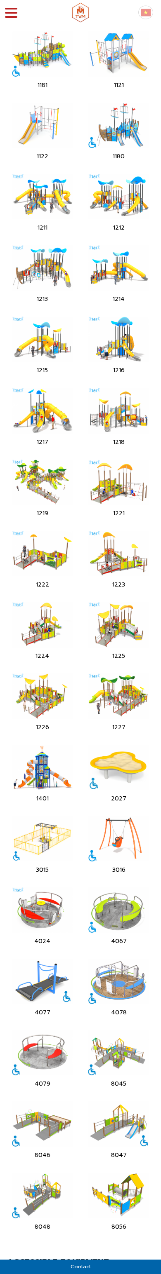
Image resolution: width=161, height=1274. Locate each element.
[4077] (42, 981)
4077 (42, 1012)
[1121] (118, 53)
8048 (42, 1226)
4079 (42, 1083)
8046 (42, 1155)
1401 (42, 798)
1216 (119, 370)
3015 (42, 870)
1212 (119, 227)
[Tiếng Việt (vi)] (146, 12)
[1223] (118, 553)
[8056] (118, 1195)
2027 (118, 798)
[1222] (42, 553)
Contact (81, 1266)
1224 (42, 656)
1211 (42, 227)
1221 (119, 513)
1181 (42, 85)
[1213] (42, 267)
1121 (119, 85)
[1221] (118, 481)
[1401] (42, 767)
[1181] (42, 53)
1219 (42, 513)
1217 (42, 442)
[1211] (42, 196)
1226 (42, 727)
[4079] (42, 1052)
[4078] (118, 981)
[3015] (42, 838)
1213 (42, 299)
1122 (42, 156)
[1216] (118, 339)
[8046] (42, 1123)
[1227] (118, 696)
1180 (119, 156)
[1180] (118, 125)
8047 (119, 1155)
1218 (119, 442)
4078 (119, 1012)
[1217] (42, 410)
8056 (118, 1226)
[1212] (118, 196)
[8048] (42, 1195)
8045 (118, 1083)
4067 (119, 941)
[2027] (118, 767)
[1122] (42, 125)
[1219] (42, 481)
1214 (119, 299)
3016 (118, 870)
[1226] (42, 696)
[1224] (42, 624)
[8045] (118, 1052)
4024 (42, 941)
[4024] (42, 910)
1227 (118, 727)
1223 (118, 584)
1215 (42, 370)
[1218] (118, 410)
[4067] (118, 910)
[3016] (118, 838)
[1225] (118, 624)
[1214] (118, 267)
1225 (118, 656)
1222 (42, 584)
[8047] (118, 1123)
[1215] (42, 339)
